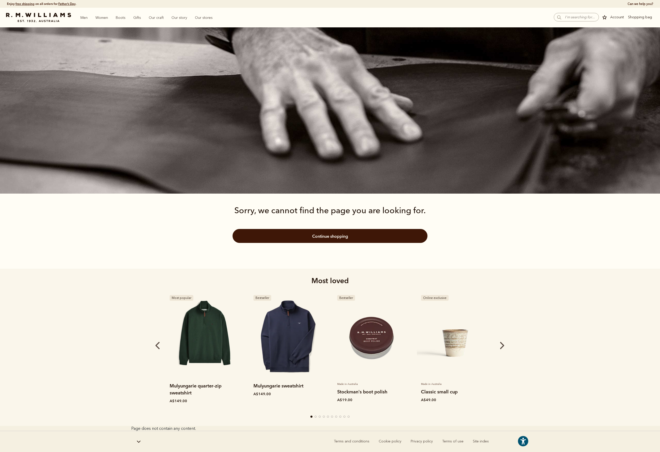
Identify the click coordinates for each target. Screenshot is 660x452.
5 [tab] (328, 417)
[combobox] (161, 442)
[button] (576, 17)
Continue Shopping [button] (330, 236)
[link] (204, 335)
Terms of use (453, 441)
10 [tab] (349, 417)
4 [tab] (324, 417)
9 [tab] (344, 417)
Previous (150, 345)
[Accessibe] (523, 444)
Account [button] (617, 17)
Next (492, 345)
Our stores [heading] (204, 17)
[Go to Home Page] (38, 17)
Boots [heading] (121, 17)
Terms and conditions (351, 441)
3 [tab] (320, 417)
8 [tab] (340, 417)
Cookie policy (390, 441)
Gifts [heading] (137, 17)
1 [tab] (311, 417)
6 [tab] (332, 417)
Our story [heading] (179, 17)
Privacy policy (422, 441)
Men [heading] (84, 17)
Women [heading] (101, 17)
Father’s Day (67, 4)
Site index (481, 441)
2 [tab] (316, 417)
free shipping (25, 4)
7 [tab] (336, 417)
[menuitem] (84, 17)
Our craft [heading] (156, 17)
